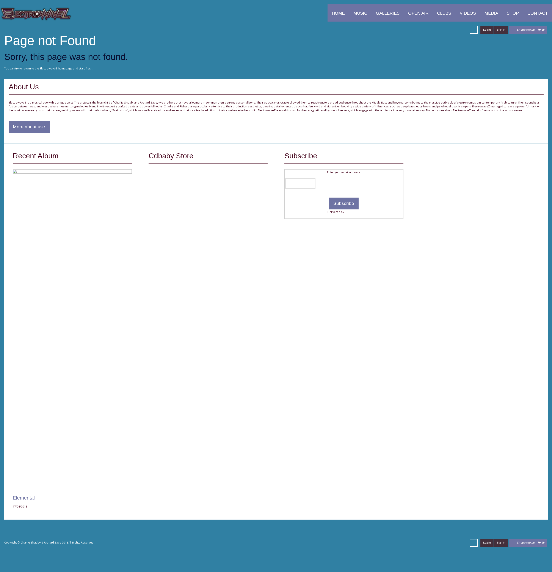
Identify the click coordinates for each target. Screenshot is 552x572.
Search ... (474, 30)
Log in (487, 29)
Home (338, 13)
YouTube (393, 30)
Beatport (424, 30)
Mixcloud (432, 30)
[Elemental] (72, 331)
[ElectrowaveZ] (36, 13)
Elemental (24, 498)
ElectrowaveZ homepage (56, 68)
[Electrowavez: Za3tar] (173, 187)
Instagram (463, 30)
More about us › (29, 126)
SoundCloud (416, 30)
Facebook (385, 30)
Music (360, 13)
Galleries (388, 13)
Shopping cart (530, 29)
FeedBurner (352, 212)
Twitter (378, 30)
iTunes (409, 30)
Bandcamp (455, 30)
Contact (537, 13)
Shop (513, 13)
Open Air (418, 13)
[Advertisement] (479, 182)
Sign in (501, 29)
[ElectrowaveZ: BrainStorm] (222, 187)
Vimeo (401, 30)
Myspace (448, 30)
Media (491, 13)
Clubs (444, 13)
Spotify (440, 30)
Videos (468, 13)
